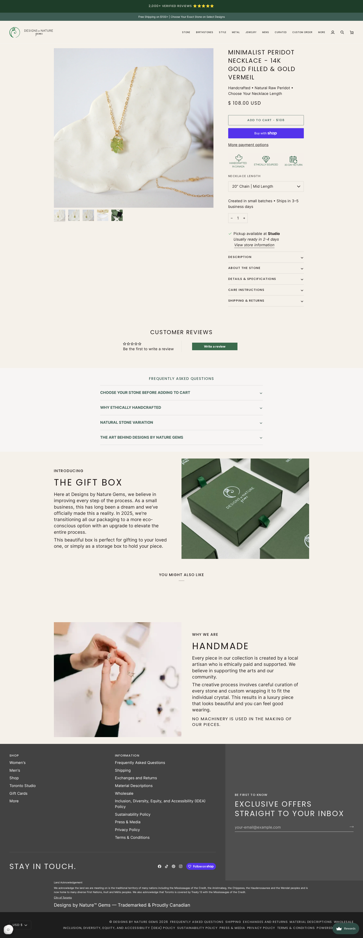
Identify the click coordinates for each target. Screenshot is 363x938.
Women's (17, 762)
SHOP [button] (14, 755)
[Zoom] (61, 200)
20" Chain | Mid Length (252, 186)
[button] (186, 32)
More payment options (248, 145)
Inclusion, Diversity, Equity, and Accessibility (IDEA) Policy (119, 928)
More (14, 801)
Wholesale (124, 793)
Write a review (215, 346)
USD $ (18, 925)
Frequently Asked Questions (140, 762)
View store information (254, 245)
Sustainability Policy (132, 814)
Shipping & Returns (246, 300)
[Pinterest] (173, 866)
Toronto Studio (22, 785)
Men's (14, 770)
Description (239, 257)
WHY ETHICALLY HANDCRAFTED (130, 407)
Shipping (123, 770)
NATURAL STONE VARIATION (126, 422)
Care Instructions (246, 290)
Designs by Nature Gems (135, 922)
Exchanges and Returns (136, 778)
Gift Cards (18, 793)
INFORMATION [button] (127, 755)
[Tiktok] (166, 866)
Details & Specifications (252, 279)
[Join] (350, 827)
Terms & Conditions (132, 837)
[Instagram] (180, 866)
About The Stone (244, 268)
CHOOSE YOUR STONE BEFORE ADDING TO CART (145, 392)
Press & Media (127, 822)
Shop (14, 778)
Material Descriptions (134, 785)
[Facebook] (159, 866)
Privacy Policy (127, 829)
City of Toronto (63, 897)
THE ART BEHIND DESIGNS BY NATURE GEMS (141, 437)
